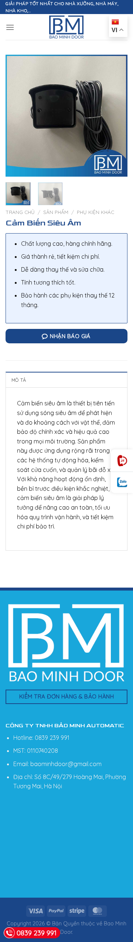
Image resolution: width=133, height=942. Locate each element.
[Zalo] (122, 482)
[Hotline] (122, 460)
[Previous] (17, 115)
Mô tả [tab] (18, 380)
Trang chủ (20, 212)
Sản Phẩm (55, 212)
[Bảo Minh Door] (66, 27)
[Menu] (10, 27)
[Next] (115, 115)
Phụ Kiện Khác (95, 212)
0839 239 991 (37, 932)
